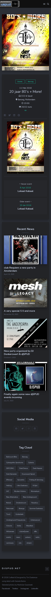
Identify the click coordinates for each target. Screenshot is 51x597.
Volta (19, 526)
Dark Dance (23, 468)
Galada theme (20, 581)
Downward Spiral (28, 474)
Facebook (6, 588)
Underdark (19, 514)
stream (29, 543)
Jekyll (9, 581)
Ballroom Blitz (11, 457)
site (20, 543)
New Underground (30, 497)
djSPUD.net (11, 568)
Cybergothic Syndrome (14, 463)
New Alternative (12, 497)
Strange (21, 508)
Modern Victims (20, 491)
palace (27, 537)
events (20, 82)
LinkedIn (34, 588)
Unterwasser (35, 520)
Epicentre (21, 480)
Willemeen (10, 531)
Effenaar (9, 480)
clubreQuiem (24, 531)
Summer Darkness (36, 508)
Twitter (15, 588)
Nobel (8, 503)
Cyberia (31, 463)
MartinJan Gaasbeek (25, 585)
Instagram (25, 588)
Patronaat (9, 508)
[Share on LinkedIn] (14, 115)
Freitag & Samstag (36, 480)
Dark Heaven (37, 468)
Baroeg (30, 82)
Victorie (9, 526)
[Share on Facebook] (5, 115)
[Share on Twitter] (9, 115)
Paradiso (34, 503)
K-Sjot (35, 485)
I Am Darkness (22, 485)
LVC (7, 491)
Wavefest (29, 526)
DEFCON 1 (10, 468)
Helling (9, 485)
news (18, 537)
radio (37, 537)
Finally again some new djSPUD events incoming (21, 396)
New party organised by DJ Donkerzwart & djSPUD (19, 352)
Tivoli (8, 514)
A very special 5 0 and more (19, 310)
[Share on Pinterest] (19, 115)
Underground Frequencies (15, 520)
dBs (35, 531)
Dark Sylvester (11, 474)
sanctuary (9, 543)
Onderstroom (21, 503)
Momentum (35, 491)
